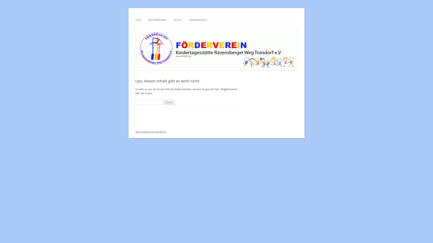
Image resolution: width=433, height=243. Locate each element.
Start (138, 20)
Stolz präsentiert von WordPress (150, 131)
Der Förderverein (157, 20)
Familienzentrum (198, 20)
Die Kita (177, 20)
